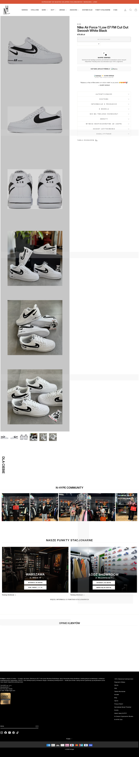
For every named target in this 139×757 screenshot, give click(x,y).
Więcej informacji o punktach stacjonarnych (69, 599)
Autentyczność (104, 94)
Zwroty (116, 685)
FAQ (115, 688)
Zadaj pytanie (104, 134)
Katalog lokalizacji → (9, 595)
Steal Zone (35, 10)
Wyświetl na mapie (35, 582)
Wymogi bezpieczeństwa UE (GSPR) (104, 124)
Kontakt (116, 694)
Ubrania (62, 10)
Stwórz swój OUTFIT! (120, 713)
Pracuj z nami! (118, 704)
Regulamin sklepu (119, 682)
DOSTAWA (104, 99)
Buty (53, 10)
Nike (79, 24)
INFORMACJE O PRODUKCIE (104, 104)
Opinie (116, 701)
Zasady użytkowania (104, 129)
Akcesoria (74, 10)
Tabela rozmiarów (119, 691)
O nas (115, 10)
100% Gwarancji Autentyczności (123, 679)
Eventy (116, 710)
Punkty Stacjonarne (102, 10)
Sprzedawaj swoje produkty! (122, 707)
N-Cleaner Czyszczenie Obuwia (123, 716)
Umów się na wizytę (103, 587)
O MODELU (104, 109)
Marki (44, 10)
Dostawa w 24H (87, 10)
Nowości (25, 10)
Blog (115, 697)
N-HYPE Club (118, 719)
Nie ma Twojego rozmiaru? (104, 114)
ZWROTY (104, 119)
